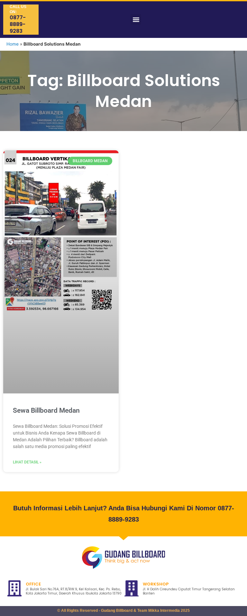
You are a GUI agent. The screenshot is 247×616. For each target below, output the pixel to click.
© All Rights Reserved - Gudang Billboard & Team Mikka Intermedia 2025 (123, 610)
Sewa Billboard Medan (46, 410)
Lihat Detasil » (27, 462)
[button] (136, 19)
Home (12, 44)
